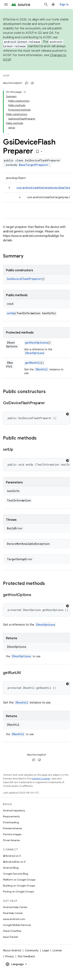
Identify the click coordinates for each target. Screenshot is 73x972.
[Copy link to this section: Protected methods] (48, 584)
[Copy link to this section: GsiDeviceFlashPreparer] (48, 403)
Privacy (9, 956)
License (57, 950)
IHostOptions (34, 353)
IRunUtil (41, 369)
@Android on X (12, 855)
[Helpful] (26, 83)
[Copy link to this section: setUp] (17, 450)
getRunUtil (33, 362)
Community (32, 950)
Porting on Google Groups (18, 891)
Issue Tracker (10, 937)
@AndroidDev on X (14, 861)
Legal (45, 950)
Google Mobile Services (17, 925)
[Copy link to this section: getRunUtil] (24, 673)
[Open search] (46, 4)
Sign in (64, 4)
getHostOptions (36, 342)
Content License (40, 778)
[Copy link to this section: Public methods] (40, 438)
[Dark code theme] (67, 414)
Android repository (14, 810)
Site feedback (26, 956)
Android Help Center (15, 907)
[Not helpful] (32, 83)
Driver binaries (11, 840)
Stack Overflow (12, 931)
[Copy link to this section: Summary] (27, 256)
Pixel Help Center (13, 913)
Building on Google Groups (19, 885)
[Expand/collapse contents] (24, 92)
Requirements (11, 816)
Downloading (11, 822)
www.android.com (14, 919)
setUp (11, 313)
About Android (12, 950)
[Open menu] (6, 4)
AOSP (6, 75)
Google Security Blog (15, 873)
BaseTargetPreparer (33, 165)
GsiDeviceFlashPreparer (24, 279)
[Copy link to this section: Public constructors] (49, 392)
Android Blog (11, 867)
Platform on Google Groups (19, 879)
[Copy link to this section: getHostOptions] (35, 595)
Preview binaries (12, 828)
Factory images (12, 834)
